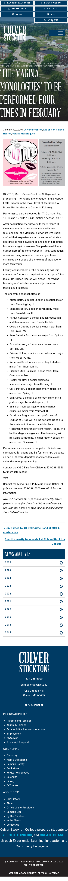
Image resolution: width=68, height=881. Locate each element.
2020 (8, 609)
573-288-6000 (34, 678)
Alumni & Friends (17, 725)
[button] (26, 705)
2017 (8, 632)
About (10, 803)
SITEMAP (54, 873)
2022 (8, 593)
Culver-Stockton (33, 129)
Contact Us (13, 824)
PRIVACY (42, 873)
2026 (8, 562)
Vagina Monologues (23, 133)
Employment (14, 733)
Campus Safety (16, 764)
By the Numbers (16, 816)
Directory (12, 755)
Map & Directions (17, 759)
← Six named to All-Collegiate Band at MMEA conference (31, 530)
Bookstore (13, 768)
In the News (14, 820)
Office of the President (20, 807)
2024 (8, 578)
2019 (8, 616)
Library (11, 781)
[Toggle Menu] (60, 32)
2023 (8, 585)
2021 (8, 601)
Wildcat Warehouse (18, 772)
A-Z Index (12, 785)
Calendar (12, 776)
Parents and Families (19, 720)
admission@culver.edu (34, 684)
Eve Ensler (49, 129)
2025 (8, 570)
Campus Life (14, 811)
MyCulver (12, 737)
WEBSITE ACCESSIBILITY (22, 873)
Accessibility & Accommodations (26, 729)
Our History (13, 799)
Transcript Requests (19, 742)
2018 (8, 624)
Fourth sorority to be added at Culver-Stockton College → (35, 541)
